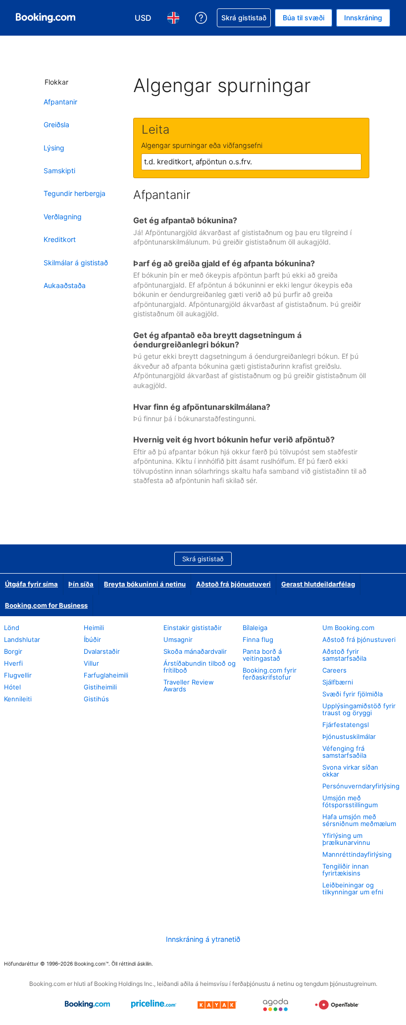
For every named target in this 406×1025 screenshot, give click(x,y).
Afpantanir (60, 102)
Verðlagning (63, 216)
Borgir (13, 651)
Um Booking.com (348, 628)
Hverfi (13, 663)
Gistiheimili (100, 687)
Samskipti (59, 170)
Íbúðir (92, 639)
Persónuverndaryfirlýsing (361, 786)
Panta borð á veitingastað (262, 654)
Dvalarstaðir (102, 651)
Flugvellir (18, 675)
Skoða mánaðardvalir (195, 651)
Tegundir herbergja (74, 193)
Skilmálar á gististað (76, 262)
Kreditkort (60, 239)
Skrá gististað (203, 559)
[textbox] (251, 161)
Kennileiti (18, 699)
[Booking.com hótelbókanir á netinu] (45, 18)
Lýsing (54, 148)
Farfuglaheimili (106, 675)
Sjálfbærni (337, 682)
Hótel (12, 687)
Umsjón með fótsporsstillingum (350, 801)
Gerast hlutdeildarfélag (318, 584)
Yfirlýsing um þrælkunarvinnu (346, 838)
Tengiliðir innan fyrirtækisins (345, 869)
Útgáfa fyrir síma (31, 584)
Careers (334, 670)
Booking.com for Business (46, 605)
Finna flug (258, 639)
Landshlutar (22, 639)
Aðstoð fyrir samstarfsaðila (344, 654)
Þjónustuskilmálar (349, 736)
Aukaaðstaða (65, 285)
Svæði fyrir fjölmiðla (352, 694)
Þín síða (81, 584)
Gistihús (96, 699)
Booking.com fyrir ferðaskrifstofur (270, 673)
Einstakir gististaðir (192, 628)
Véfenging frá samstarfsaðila (344, 751)
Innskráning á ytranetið (203, 939)
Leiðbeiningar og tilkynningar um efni (352, 888)
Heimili (94, 628)
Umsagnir (178, 639)
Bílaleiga (255, 628)
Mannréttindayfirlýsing (357, 854)
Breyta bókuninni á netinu (145, 584)
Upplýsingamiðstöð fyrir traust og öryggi (359, 709)
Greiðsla (56, 124)
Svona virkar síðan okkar (350, 770)
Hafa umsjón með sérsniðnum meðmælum (359, 820)
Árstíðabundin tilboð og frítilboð (199, 666)
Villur (91, 663)
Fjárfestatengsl (345, 725)
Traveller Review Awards (188, 685)
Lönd (11, 628)
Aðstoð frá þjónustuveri (233, 584)
